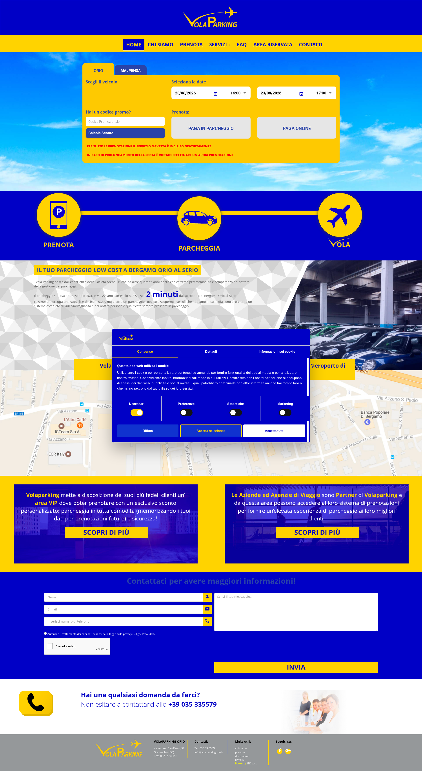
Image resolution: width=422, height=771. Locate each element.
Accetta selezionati (211, 431)
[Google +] (288, 751)
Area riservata (272, 44)
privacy (239, 760)
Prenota (191, 44)
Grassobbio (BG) (164, 752)
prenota (240, 752)
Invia (296, 667)
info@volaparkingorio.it (209, 752)
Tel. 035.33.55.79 (205, 748)
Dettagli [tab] (211, 351)
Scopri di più (106, 532)
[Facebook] (279, 751)
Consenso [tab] (145, 351)
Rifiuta (148, 431)
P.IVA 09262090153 (165, 756)
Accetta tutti (274, 431)
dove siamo (242, 756)
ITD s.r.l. (252, 763)
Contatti (310, 44)
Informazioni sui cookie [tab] (277, 351)
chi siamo (160, 44)
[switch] (186, 412)
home (133, 44)
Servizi (218, 44)
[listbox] (239, 93)
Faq (242, 44)
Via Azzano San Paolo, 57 (169, 748)
